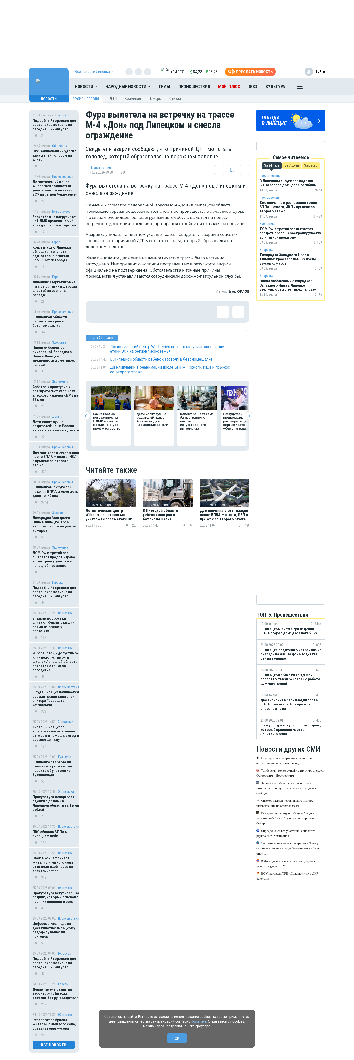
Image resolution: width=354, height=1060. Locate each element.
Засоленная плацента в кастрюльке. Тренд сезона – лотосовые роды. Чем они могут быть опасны (288, 848)
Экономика (60, 381)
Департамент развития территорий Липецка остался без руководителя (55, 993)
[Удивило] (144, 312)
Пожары (155, 99)
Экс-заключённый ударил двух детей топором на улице (54, 155)
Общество (59, 146)
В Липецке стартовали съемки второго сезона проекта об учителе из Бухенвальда (53, 768)
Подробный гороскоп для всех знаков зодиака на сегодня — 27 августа (54, 125)
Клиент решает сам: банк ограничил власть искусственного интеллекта (196, 421)
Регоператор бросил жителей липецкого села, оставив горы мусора (54, 1024)
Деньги (57, 416)
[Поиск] (316, 86)
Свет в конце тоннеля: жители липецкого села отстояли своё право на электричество (53, 864)
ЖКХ (253, 86)
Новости (84, 86)
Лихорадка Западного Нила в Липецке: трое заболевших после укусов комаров (54, 524)
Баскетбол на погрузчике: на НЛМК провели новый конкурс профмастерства (54, 221)
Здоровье (59, 342)
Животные (65, 722)
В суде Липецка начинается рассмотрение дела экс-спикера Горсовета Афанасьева (56, 698)
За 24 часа (271, 165)
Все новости (53, 1045)
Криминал (133, 99)
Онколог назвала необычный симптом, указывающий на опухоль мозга (284, 803)
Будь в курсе (61, 211)
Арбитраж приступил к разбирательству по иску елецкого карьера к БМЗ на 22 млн (55, 393)
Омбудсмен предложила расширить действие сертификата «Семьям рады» (240, 421)
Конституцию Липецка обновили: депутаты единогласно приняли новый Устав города (52, 254)
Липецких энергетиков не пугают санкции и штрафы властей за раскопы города (55, 288)
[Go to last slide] (86, 415)
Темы (164, 86)
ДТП (113, 99)
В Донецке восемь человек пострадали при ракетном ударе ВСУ (287, 863)
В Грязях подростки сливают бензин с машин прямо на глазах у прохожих (53, 624)
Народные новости (126, 86)
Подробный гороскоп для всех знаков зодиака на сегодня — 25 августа (54, 963)
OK (177, 1038)
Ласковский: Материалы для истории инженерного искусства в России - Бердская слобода (286, 788)
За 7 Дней (292, 165)
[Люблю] (128, 312)
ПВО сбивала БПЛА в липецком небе (50, 834)
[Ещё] (299, 88)
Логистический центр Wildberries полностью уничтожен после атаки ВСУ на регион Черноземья (55, 188)
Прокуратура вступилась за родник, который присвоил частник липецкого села (56, 897)
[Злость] (175, 312)
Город (56, 242)
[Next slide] (249, 415)
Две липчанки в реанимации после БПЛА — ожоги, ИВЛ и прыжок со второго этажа (56, 459)
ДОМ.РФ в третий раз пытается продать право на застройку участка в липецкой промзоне (54, 559)
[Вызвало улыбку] (112, 312)
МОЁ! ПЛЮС (229, 86)
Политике (198, 1021)
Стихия (175, 99)
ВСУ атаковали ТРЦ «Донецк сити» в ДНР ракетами (287, 876)
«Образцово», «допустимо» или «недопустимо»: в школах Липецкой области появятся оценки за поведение (56, 661)
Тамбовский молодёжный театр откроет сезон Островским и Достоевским (290, 773)
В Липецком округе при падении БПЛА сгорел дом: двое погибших (55, 491)
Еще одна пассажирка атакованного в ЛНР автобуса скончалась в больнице (287, 760)
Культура (275, 86)
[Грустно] (159, 312)
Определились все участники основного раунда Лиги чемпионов (285, 833)
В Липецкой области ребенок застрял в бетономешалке (50, 321)
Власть (63, 984)
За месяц (311, 165)
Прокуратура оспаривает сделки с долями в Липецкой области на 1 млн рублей (56, 803)
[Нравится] (97, 312)
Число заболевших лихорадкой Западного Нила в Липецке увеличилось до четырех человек (54, 356)
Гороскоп (61, 115)
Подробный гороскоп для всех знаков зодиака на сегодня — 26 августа (54, 592)
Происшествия (194, 86)
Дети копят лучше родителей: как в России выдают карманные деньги (56, 426)
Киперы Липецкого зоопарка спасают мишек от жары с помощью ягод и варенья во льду (56, 733)
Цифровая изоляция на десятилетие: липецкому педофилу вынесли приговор (54, 930)
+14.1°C (177, 71)
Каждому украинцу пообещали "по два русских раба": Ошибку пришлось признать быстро (286, 818)
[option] (111, 509)
